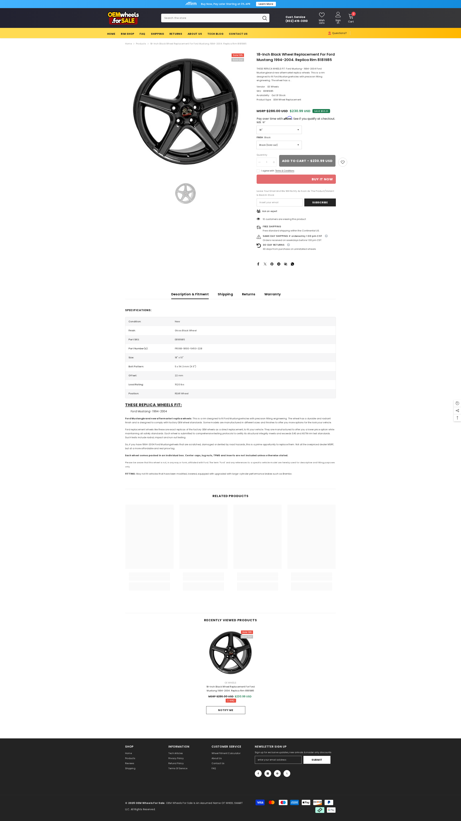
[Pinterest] (272, 263)
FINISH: (263, 137)
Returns (248, 294)
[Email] (285, 263)
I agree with (267, 170)
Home (128, 43)
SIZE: (261, 122)
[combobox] (210, 18)
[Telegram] (278, 263)
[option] (185, 112)
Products (141, 43)
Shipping (225, 294)
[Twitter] (265, 263)
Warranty (272, 294)
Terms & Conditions (284, 171)
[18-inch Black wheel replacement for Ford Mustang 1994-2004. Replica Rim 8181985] (230, 653)
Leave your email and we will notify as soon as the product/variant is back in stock (295, 193)
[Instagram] (267, 773)
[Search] (215, 18)
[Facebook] (258, 263)
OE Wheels (273, 86)
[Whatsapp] (292, 263)
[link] (342, 162)
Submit (317, 760)
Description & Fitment (190, 294)
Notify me (225, 710)
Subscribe (320, 202)
